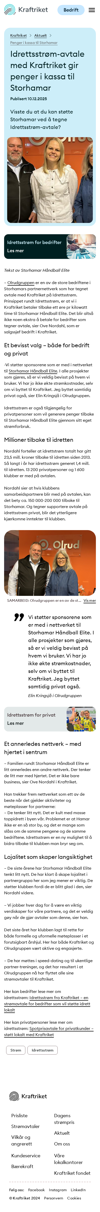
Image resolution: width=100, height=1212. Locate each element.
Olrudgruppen (20, 282)
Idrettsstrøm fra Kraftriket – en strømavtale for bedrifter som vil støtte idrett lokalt (47, 1003)
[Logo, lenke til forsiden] (26, 13)
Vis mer (90, 600)
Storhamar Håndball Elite (33, 370)
